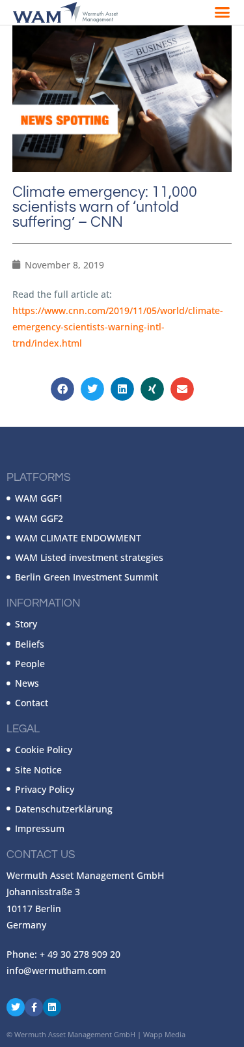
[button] (222, 12)
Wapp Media (164, 1034)
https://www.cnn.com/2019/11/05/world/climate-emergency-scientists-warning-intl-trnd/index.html (117, 326)
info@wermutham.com (56, 970)
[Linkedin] (52, 1007)
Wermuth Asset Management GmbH (74, 1034)
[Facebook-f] (34, 1007)
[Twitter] (16, 1007)
